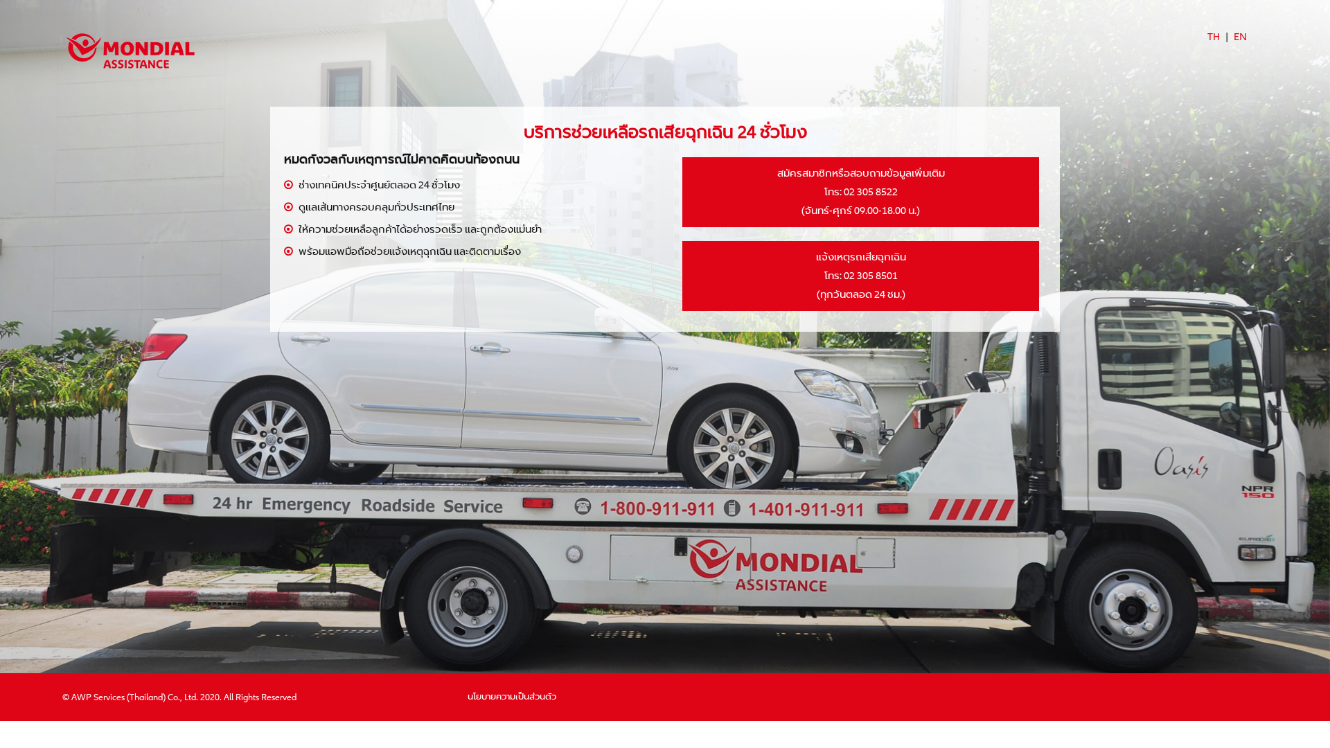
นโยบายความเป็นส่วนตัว (512, 696)
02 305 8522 (871, 192)
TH (1213, 36)
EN (1240, 36)
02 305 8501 (871, 275)
